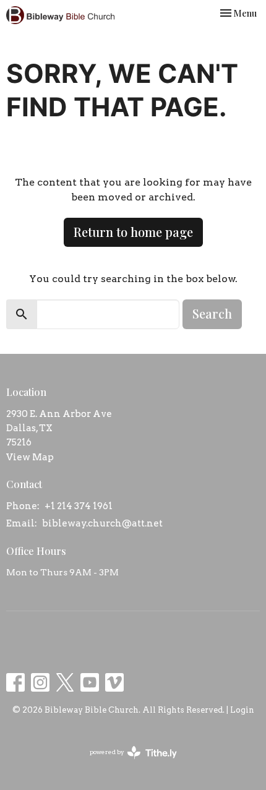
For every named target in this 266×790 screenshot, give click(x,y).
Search (212, 313)
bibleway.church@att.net (102, 523)
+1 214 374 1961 (79, 506)
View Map (30, 457)
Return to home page (133, 231)
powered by (127, 762)
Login (242, 710)
